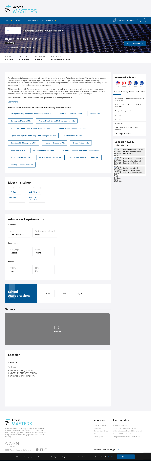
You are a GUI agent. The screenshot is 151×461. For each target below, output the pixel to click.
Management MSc (18, 150)
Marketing (124, 92)
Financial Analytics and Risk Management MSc (57, 121)
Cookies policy (98, 437)
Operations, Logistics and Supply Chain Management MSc (33, 136)
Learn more (13, 102)
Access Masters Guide (126, 20)
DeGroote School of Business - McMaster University (128, 106)
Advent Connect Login (105, 449)
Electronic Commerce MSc (55, 143)
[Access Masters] (21, 8)
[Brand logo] (18, 422)
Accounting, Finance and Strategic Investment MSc (30, 128)
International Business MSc (43, 150)
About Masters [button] (48, 20)
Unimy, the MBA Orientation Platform (124, 428)
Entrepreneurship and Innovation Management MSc (31, 114)
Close (124, 457)
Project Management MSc (21, 157)
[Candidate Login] (144, 20)
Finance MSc (95, 114)
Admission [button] (32, 20)
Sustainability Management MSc (23, 143)
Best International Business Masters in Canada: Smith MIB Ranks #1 (133, 152)
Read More (111, 457)
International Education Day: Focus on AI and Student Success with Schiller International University (133, 162)
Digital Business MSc (81, 143)
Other (143, 92)
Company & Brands (100, 425)
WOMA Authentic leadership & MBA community (127, 431)
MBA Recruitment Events (120, 425)
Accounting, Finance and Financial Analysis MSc (81, 150)
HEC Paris (118, 115)
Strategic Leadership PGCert (22, 165)
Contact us (97, 428)
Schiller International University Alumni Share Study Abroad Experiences (132, 170)
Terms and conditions (101, 431)
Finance (132, 92)
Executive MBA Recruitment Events (123, 434)
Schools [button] (19, 20)
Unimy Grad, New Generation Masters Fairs (126, 437)
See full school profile (135, 43)
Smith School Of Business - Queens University (126, 129)
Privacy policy (98, 434)
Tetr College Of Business (123, 134)
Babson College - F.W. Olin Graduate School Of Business (129, 100)
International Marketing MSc (71, 114)
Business (117, 92)
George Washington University (125, 111)
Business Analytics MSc (73, 136)
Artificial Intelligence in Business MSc (84, 157)
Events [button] (8, 20)
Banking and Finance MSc (21, 121)
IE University (119, 123)
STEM (138, 92)
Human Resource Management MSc (72, 128)
